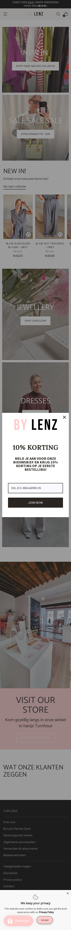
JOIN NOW (35, 503)
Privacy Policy (46, 912)
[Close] (64, 417)
